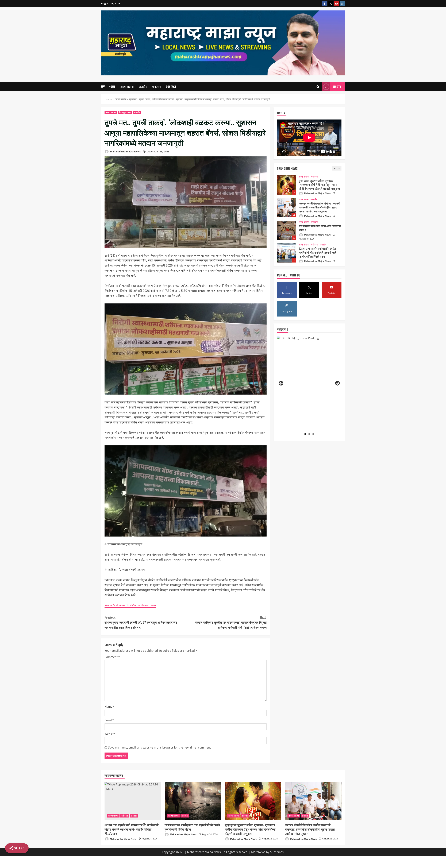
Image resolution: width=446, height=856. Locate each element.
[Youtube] (336, 3)
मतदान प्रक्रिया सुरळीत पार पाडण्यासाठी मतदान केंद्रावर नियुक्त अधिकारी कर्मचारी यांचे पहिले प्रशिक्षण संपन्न (231, 622)
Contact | (171, 86)
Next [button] (337, 383)
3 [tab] (313, 434)
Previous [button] (281, 383)
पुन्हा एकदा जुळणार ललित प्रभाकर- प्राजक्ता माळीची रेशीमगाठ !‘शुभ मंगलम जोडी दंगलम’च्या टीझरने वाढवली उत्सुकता (250, 829)
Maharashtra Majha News (125, 151)
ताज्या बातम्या (127, 86)
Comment (112, 657)
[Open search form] (318, 86)
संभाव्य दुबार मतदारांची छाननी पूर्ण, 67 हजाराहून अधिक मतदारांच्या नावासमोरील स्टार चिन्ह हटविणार (141, 622)
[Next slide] (339, 168)
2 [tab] (309, 434)
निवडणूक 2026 (125, 112)
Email (109, 720)
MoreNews (258, 852)
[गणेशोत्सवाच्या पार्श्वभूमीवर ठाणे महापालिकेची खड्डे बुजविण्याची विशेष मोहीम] (193, 801)
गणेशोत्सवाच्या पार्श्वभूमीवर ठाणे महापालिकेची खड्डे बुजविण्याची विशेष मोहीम (286, 253)
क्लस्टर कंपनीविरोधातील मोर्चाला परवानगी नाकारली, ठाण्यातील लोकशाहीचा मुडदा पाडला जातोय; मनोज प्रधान (286, 185)
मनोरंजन (156, 86)
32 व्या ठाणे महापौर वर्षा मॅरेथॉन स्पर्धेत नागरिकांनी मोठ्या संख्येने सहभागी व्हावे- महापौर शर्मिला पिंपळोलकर (286, 230)
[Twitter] (330, 3)
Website (110, 734)
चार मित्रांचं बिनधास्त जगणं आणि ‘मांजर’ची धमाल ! (286, 207)
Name (110, 706)
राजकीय (143, 86)
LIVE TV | (337, 86)
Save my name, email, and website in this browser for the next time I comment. (160, 747)
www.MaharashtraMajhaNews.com (130, 605)
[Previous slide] (334, 168)
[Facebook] (324, 3)
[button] (103, 86)
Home (112, 86)
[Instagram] (342, 3)
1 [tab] (305, 434)
